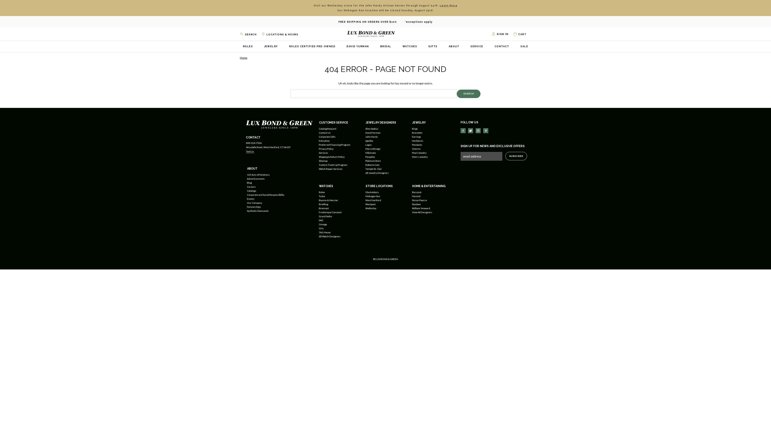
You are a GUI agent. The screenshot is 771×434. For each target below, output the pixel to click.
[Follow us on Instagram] (478, 130)
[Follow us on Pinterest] (485, 130)
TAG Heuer (325, 232)
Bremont (324, 208)
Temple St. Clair (373, 168)
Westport (370, 204)
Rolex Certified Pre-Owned (312, 46)
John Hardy (371, 136)
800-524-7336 (254, 142)
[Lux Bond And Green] (279, 124)
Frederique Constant (330, 212)
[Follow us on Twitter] (470, 130)
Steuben (416, 204)
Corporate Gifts (327, 136)
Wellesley (370, 208)
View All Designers (422, 212)
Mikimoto (370, 152)
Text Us (250, 151)
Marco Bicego (372, 148)
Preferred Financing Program (334, 144)
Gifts (432, 46)
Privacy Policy (326, 148)
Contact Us (325, 132)
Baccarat (416, 192)
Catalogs (251, 190)
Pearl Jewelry (419, 152)
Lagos (368, 144)
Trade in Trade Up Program (333, 164)
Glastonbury (372, 192)
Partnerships (254, 206)
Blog (249, 182)
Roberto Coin (372, 164)
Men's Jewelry (420, 156)
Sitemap (323, 160)
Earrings (416, 136)
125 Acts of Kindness (258, 174)
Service (476, 46)
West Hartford (373, 200)
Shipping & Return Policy (332, 156)
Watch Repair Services (331, 168)
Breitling (323, 204)
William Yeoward (421, 208)
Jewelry (271, 46)
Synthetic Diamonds (258, 210)
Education (324, 140)
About (454, 46)
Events (250, 198)
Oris (321, 228)
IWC (321, 220)
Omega (323, 224)
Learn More (448, 5)
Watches (410, 46)
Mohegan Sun (372, 196)
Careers (251, 186)
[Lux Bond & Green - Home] (371, 34)
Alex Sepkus (371, 128)
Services (323, 152)
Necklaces (417, 140)
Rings (415, 128)
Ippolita (369, 140)
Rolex (248, 46)
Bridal (385, 46)
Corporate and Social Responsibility (265, 194)
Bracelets (417, 132)
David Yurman (358, 46)
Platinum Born (373, 160)
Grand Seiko (325, 216)
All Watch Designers (330, 236)
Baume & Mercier (328, 200)
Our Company (254, 202)
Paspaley (370, 156)
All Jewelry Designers (377, 172)
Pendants (417, 144)
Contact (502, 46)
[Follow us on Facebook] (463, 130)
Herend (416, 196)
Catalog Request (327, 128)
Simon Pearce (419, 200)
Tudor (322, 196)
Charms (416, 148)
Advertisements (256, 178)
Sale (524, 46)
